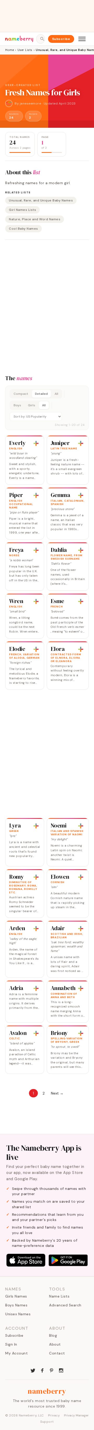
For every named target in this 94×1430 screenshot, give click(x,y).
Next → (57, 1093)
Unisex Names (18, 1314)
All (56, 394)
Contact (57, 1353)
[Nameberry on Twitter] (33, 1370)
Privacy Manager (76, 1415)
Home (9, 50)
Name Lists (59, 1296)
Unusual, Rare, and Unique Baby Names (41, 200)
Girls (31, 405)
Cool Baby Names (23, 229)
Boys (17, 405)
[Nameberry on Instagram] (61, 1370)
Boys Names (16, 1305)
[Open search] (40, 39)
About (55, 1344)
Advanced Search (65, 1305)
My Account (16, 1353)
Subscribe (61, 39)
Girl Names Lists (22, 210)
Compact (21, 394)
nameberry (47, 1391)
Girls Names (16, 1296)
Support (47, 1422)
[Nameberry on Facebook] (42, 1370)
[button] (47, 408)
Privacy (54, 1415)
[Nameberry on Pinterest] (51, 1370)
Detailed (41, 394)
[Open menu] (82, 39)
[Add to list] (36, 443)
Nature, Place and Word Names (34, 219)
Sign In (11, 1344)
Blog (53, 1335)
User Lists (24, 50)
